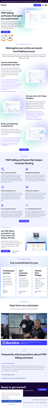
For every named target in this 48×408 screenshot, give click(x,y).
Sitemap (36, 402)
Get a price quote (24, 221)
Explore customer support (22, 292)
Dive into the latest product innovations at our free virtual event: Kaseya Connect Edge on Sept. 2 (21, 1)
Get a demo (37, 5)
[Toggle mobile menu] (46, 5)
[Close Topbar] (46, 1)
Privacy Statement (30, 402)
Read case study (24, 343)
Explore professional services (5, 291)
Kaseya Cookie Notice (5, 397)
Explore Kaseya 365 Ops (15, 252)
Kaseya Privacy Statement (6, 398)
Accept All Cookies (11, 401)
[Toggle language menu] (43, 5)
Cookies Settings (43, 402)
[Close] (21, 391)
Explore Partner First (38, 292)
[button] (24, 363)
